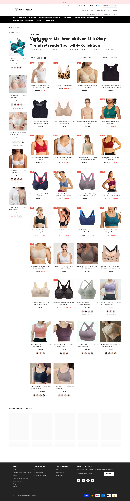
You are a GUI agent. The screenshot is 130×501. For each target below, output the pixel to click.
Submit (109, 474)
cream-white (16, 142)
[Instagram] (83, 480)
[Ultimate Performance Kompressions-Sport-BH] (40, 109)
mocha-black (106, 353)
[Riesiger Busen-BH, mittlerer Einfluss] (40, 145)
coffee (21, 179)
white (12, 67)
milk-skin (115, 353)
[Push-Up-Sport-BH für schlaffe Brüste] (40, 181)
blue (89, 311)
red (18, 67)
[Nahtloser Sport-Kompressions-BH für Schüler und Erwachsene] (110, 72)
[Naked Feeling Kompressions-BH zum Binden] (87, 109)
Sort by (104, 58)
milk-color (59, 395)
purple (21, 67)
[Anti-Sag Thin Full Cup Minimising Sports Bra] (110, 331)
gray (21, 216)
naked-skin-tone (37, 395)
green (92, 311)
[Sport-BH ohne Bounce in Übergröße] (40, 217)
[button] (37, 58)
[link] (19, 442)
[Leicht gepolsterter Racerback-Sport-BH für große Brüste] (64, 181)
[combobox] (108, 5)
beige (15, 67)
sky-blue (19, 142)
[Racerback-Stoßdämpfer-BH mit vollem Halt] (64, 289)
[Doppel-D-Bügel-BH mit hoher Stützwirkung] (87, 72)
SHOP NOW (75, 2)
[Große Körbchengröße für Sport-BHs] (87, 217)
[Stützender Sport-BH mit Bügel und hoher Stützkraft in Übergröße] (87, 181)
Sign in (115, 14)
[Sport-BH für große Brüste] (64, 72)
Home (10, 27)
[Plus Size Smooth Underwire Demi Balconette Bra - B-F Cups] (18, 158)
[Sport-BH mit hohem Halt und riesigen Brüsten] (110, 217)
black (15, 104)
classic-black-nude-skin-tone (43, 395)
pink (21, 104)
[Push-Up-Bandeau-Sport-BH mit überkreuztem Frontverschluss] (110, 253)
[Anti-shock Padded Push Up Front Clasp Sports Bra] (87, 289)
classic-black (34, 395)
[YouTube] (92, 480)
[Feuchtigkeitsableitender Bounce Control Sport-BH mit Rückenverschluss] (110, 181)
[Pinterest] (88, 480)
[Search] (110, 6)
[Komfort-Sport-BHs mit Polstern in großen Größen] (64, 253)
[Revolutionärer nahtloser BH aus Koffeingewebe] (64, 109)
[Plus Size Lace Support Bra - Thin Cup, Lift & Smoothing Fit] (18, 84)
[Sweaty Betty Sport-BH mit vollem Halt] (110, 145)
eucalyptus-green (40, 395)
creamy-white (65, 395)
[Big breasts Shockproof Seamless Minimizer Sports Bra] (64, 373)
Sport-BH (17, 27)
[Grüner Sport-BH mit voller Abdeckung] (110, 109)
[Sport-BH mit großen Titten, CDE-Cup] (64, 145)
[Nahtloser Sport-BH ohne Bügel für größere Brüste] (87, 253)
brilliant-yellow (112, 353)
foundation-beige (13, 142)
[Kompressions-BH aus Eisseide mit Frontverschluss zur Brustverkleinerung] (87, 145)
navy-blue (92, 353)
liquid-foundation (109, 353)
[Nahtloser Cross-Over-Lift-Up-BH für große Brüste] (40, 289)
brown (114, 311)
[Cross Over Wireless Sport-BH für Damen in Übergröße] (40, 253)
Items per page (86, 58)
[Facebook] (78, 480)
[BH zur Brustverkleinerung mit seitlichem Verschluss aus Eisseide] (40, 72)
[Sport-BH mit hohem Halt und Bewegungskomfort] (64, 217)
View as (32, 58)
